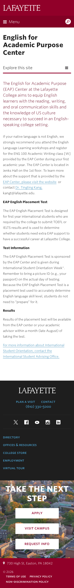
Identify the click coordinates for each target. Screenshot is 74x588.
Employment (13, 460)
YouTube (37, 422)
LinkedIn (58, 422)
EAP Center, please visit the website (29, 182)
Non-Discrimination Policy (27, 581)
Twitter (15, 422)
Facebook (26, 422)
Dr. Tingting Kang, (28, 187)
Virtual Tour (14, 468)
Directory (11, 437)
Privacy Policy (41, 576)
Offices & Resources (20, 445)
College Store (15, 453)
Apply (37, 512)
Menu (14, 21)
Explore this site (17, 67)
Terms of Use (16, 576)
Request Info (37, 543)
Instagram (47, 422)
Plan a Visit (25, 402)
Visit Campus (37, 528)
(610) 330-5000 (38, 406)
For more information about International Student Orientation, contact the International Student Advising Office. (33, 350)
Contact (48, 402)
